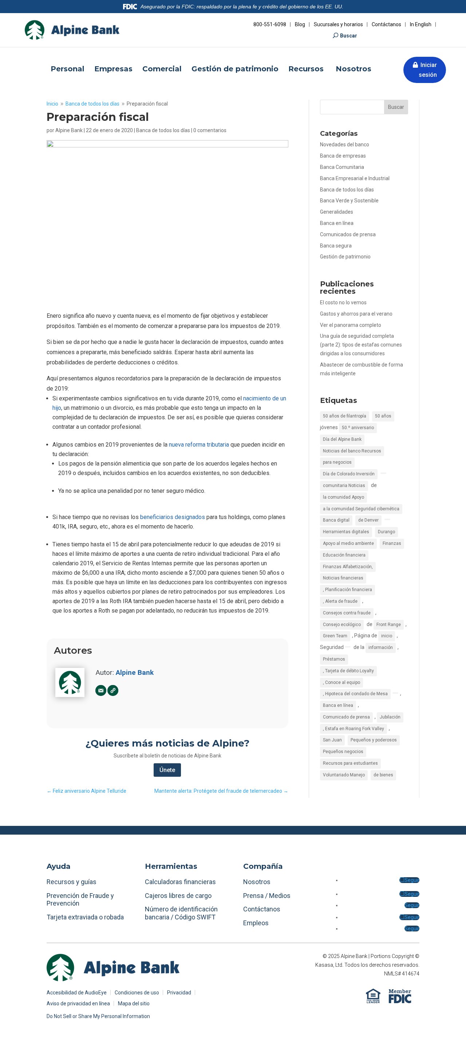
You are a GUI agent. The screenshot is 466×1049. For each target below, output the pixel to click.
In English (420, 24)
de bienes (383, 774)
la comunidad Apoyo (343, 497)
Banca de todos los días (163, 130)
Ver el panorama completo (350, 325)
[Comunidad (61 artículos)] (383, 473)
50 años (383, 416)
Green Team (335, 635)
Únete (167, 770)
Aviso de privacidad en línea (78, 1003)
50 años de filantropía (344, 416)
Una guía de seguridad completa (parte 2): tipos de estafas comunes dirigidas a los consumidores (361, 344)
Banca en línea (337, 223)
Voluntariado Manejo (344, 774)
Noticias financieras (343, 578)
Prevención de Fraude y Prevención (80, 899)
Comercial (162, 69)
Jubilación (390, 717)
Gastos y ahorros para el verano (356, 314)
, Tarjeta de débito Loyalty (348, 670)
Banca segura (336, 246)
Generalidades (336, 212)
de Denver (368, 520)
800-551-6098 (269, 24)
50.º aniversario (358, 427)
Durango (386, 531)
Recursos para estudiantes (350, 763)
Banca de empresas (343, 156)
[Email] (100, 690)
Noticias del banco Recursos (352, 451)
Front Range (388, 624)
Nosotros (353, 69)
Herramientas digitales (346, 531)
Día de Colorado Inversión (349, 473)
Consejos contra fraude (347, 612)
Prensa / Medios (267, 895)
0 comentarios (209, 130)
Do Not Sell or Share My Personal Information (98, 1016)
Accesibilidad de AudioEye (77, 992)
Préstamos (334, 659)
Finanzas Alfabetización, (348, 566)
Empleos (256, 923)
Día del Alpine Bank (342, 439)
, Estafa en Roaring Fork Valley (353, 728)
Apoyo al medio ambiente (348, 543)
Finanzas (392, 543)
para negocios (337, 462)
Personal (67, 69)
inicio (386, 635)
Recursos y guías (71, 882)
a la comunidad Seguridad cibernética (361, 508)
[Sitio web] (112, 690)
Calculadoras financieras (180, 882)
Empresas (113, 69)
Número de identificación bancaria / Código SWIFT (181, 913)
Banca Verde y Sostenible (349, 200)
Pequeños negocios (343, 751)
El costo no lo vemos (343, 302)
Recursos (307, 69)
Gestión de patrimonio (235, 69)
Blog (300, 24)
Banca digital (336, 520)
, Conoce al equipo (341, 682)
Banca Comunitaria (342, 167)
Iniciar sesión (428, 70)
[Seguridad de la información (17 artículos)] (348, 647)
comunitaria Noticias (344, 485)
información (380, 647)
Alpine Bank (69, 130)
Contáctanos (386, 24)
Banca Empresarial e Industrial (355, 178)
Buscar (348, 36)
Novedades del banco (344, 144)
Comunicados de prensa (348, 234)
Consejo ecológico (342, 624)
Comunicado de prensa (346, 717)
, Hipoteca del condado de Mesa (355, 693)
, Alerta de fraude (340, 601)
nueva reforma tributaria (199, 444)
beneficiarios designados (172, 517)
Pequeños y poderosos (374, 740)
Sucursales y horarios (338, 24)
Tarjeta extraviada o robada (85, 917)
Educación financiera (344, 555)
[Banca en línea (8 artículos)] (395, 693)
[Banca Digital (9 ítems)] (387, 519)
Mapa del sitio (134, 1003)
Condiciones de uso (137, 992)
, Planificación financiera (347, 589)
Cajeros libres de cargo (178, 895)
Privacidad (179, 992)
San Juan (332, 740)
